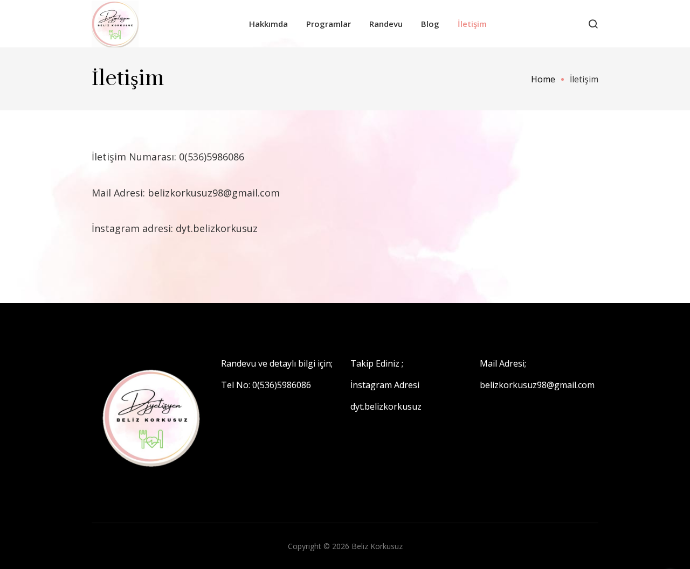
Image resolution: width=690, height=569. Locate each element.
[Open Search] (593, 23)
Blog (430, 23)
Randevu (386, 23)
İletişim (472, 23)
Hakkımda (268, 23)
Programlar (328, 23)
